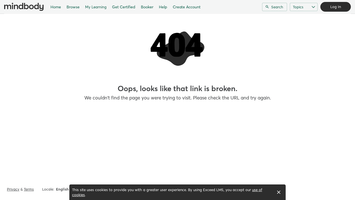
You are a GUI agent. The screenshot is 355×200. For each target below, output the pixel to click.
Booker (147, 6)
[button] (64, 189)
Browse (73, 6)
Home (55, 6)
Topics (298, 7)
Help (163, 6)
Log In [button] (335, 6)
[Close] (279, 192)
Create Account (187, 6)
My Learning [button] (95, 7)
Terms (29, 189)
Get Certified (123, 6)
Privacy (13, 189)
